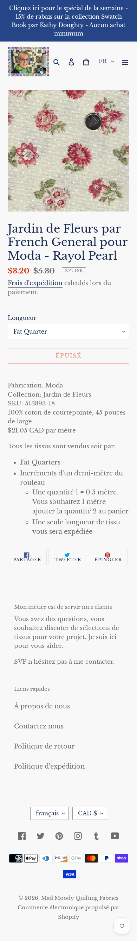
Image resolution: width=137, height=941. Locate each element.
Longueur (22, 317)
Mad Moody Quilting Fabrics (79, 898)
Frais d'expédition (35, 283)
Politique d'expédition (49, 766)
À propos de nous (42, 706)
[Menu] (125, 61)
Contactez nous (39, 726)
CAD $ (87, 813)
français (47, 813)
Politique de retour (44, 746)
